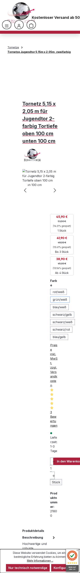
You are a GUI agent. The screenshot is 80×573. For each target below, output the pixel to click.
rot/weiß (58, 292)
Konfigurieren (64, 568)
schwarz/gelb (62, 314)
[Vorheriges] (25, 190)
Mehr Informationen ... (40, 560)
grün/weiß (60, 299)
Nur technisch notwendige (27, 568)
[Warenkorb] (31, 24)
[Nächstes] (55, 190)
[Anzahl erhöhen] (52, 475)
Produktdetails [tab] (33, 531)
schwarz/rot (61, 329)
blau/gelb (59, 337)
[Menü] (6, 24)
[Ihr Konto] (19, 24)
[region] (40, 190)
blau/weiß (59, 307)
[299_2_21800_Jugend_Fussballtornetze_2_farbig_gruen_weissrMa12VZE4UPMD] (40, 190)
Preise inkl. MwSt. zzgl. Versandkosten (53, 365)
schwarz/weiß (62, 322)
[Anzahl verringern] (52, 461)
